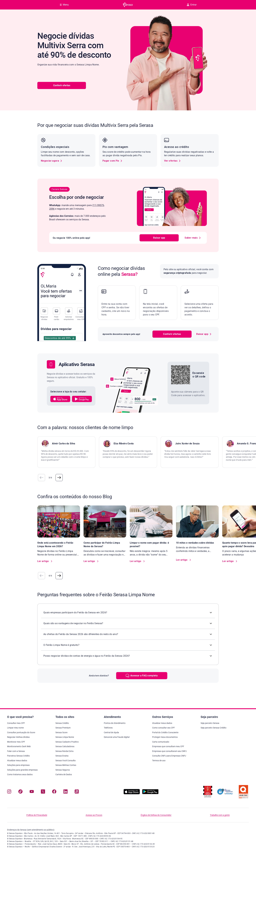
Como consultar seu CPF (163, 728)
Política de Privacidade (36, 815)
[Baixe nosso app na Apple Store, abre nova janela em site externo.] (132, 793)
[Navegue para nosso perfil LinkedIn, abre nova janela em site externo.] (65, 792)
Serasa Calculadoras (64, 746)
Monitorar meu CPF (16, 742)
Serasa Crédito (62, 723)
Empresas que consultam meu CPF (168, 746)
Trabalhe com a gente (220, 815)
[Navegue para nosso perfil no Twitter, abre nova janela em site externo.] (43, 792)
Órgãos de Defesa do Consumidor (156, 815)
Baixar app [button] (159, 237)
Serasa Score (61, 732)
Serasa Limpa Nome (64, 737)
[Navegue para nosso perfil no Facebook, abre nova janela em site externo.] (54, 792)
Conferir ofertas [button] (61, 85)
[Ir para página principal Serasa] (128, 4)
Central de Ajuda (111, 732)
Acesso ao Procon (94, 815)
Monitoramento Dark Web (19, 746)
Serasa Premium (63, 728)
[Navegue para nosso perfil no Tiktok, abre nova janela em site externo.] (20, 792)
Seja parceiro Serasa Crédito (213, 728)
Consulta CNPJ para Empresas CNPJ (169, 756)
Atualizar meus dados (17, 760)
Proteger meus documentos (165, 737)
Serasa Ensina (61, 756)
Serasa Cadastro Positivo (67, 742)
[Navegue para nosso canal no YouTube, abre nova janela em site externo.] (32, 792)
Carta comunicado (160, 742)
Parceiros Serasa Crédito (18, 756)
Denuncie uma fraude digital (116, 737)
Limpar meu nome (15, 728)
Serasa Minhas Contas (65, 765)
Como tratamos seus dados (20, 774)
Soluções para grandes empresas (22, 770)
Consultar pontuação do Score (21, 732)
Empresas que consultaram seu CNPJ (169, 751)
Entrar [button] (193, 4)
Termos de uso (158, 760)
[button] (60, 399)
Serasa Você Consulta (65, 760)
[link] (51, 160)
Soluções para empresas (18, 765)
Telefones (108, 728)
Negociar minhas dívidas (18, 737)
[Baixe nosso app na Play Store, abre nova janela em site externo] (150, 793)
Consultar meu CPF (16, 723)
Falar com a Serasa (16, 751)
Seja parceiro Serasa (210, 723)
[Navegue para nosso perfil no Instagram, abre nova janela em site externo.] (9, 792)
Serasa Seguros (62, 770)
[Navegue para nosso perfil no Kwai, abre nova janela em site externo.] (77, 792)
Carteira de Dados (63, 774)
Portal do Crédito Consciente (165, 732)
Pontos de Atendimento (114, 723)
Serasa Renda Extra (64, 751)
